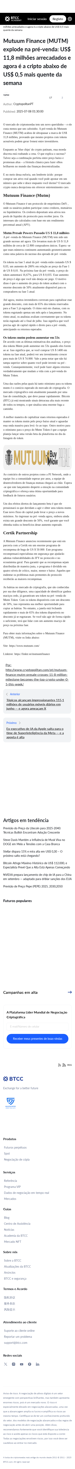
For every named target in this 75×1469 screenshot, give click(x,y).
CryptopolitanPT (23, 104)
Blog (6, 1217)
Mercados (10, 1198)
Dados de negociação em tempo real (26, 1192)
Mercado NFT (12, 1241)
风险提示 (9, 1309)
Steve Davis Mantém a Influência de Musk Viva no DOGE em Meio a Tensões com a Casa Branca (34, 842)
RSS (69, 1064)
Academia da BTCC (16, 1235)
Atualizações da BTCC (17, 1266)
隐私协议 (9, 1297)
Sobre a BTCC (12, 1260)
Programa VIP (12, 1186)
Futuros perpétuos (15, 1147)
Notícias (9, 1229)
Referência (10, 1180)
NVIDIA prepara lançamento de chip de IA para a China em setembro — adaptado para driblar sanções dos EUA (37, 877)
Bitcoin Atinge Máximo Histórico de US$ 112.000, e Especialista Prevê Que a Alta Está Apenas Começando (36, 865)
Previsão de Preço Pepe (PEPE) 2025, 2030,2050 (33, 886)
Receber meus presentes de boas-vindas (37, 1038)
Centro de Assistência (17, 1223)
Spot (7, 1153)
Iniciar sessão (37, 19)
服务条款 (9, 1303)
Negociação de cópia (17, 1159)
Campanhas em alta (20, 992)
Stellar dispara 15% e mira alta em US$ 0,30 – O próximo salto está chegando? (32, 853)
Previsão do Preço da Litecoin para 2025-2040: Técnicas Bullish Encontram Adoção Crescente (32, 830)
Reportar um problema (18, 1336)
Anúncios (9, 1272)
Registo (58, 19)
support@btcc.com (15, 1342)
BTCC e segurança (15, 1278)
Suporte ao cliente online (19, 1330)
